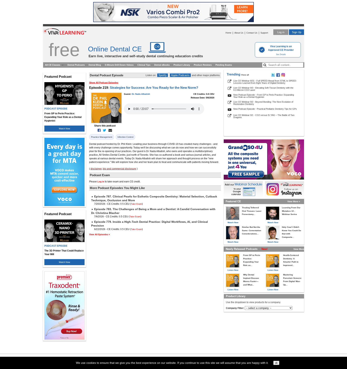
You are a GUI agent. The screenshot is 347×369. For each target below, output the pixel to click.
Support (264, 33)
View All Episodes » (99, 234)
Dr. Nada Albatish (141, 94)
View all (245, 75)
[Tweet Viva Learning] (273, 76)
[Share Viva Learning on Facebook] (278, 76)
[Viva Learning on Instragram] (283, 76)
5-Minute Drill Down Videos (119, 65)
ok (276, 362)
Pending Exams (223, 65)
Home (228, 33)
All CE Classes (52, 65)
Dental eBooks (162, 65)
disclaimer (96, 168)
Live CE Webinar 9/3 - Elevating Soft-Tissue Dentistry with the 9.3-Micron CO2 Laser (263, 89)
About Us (238, 33)
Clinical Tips (143, 65)
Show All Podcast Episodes (103, 82)
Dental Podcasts (76, 65)
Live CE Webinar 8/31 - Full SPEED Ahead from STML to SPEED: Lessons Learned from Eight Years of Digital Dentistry (265, 82)
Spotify (162, 75)
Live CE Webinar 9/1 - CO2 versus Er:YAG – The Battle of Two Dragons (263, 116)
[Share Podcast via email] (109, 130)
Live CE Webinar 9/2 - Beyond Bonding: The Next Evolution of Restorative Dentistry (263, 103)
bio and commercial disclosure (119, 168)
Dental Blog (95, 65)
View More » (293, 201)
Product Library (182, 65)
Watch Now (64, 128)
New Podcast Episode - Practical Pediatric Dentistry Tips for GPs (265, 109)
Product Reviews (203, 65)
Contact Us (251, 33)
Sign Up (296, 32)
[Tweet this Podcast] (103, 130)
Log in (280, 32)
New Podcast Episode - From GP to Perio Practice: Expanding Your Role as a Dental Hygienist (263, 96)
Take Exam (136, 204)
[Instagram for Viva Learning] (284, 189)
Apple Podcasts (180, 75)
